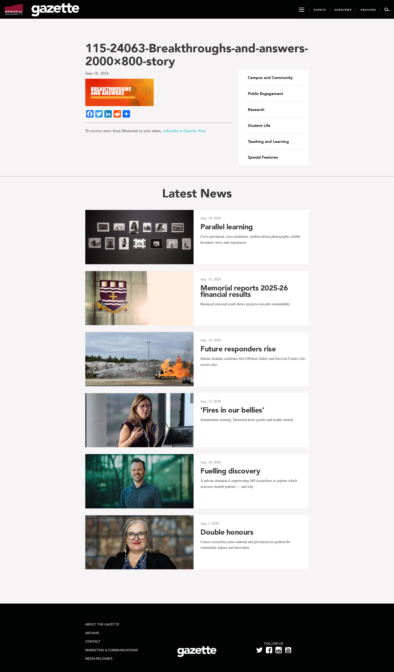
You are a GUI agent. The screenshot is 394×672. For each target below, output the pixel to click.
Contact (93, 641)
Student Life (259, 125)
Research (256, 109)
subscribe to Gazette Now (184, 130)
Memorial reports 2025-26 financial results (244, 291)
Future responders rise (238, 349)
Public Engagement (265, 93)
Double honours (226, 532)
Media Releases (98, 658)
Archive (92, 633)
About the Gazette (102, 624)
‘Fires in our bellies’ (232, 410)
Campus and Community (270, 77)
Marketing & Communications (111, 650)
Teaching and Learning (268, 141)
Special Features (263, 157)
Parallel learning (226, 227)
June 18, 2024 (97, 73)
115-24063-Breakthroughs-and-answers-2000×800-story (196, 55)
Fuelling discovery (230, 471)
